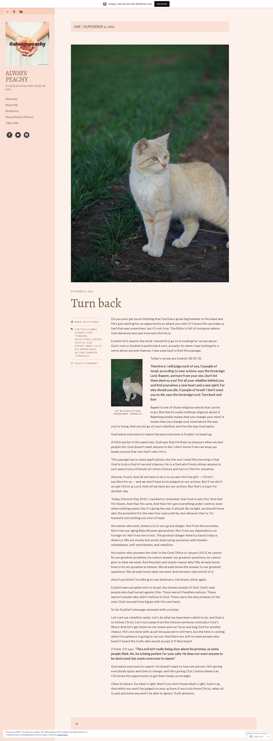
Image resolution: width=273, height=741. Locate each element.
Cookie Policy (62, 735)
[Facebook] (9, 135)
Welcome (11, 99)
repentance (88, 349)
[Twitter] (18, 135)
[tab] (7, 11)
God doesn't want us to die (88, 346)
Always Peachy (17, 76)
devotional (83, 339)
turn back (82, 355)
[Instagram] (26, 135)
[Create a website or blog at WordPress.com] (77, 724)
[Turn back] (150, 164)
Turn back (96, 303)
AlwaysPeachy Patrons (20, 117)
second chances (86, 352)
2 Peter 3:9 (82, 329)
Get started (162, 4)
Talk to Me (12, 123)
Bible (78, 322)
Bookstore (12, 111)
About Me (12, 105)
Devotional (91, 322)
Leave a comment (86, 363)
